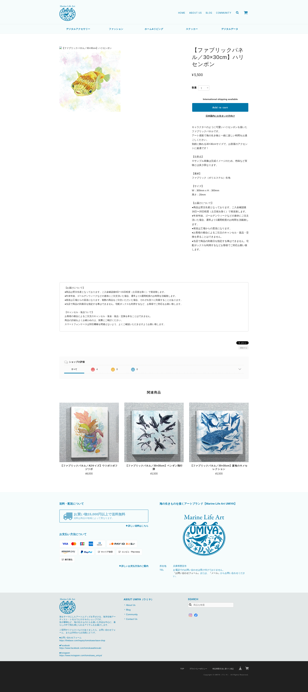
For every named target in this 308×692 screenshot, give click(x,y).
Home (181, 13)
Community (223, 13)
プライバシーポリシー (198, 669)
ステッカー (192, 29)
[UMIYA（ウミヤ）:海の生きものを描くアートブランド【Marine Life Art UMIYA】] (204, 535)
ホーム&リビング (154, 29)
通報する (243, 348)
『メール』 (214, 573)
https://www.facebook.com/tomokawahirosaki (80, 648)
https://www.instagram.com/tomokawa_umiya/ (80, 655)
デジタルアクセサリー (78, 29)
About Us (195, 13)
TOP (182, 669)
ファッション (116, 29)
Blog (209, 13)
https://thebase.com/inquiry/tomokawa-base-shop (82, 640)
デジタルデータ (229, 29)
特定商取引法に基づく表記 (223, 669)
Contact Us (131, 619)
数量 (194, 87)
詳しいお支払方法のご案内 (134, 566)
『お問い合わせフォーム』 (186, 573)
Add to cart (220, 107)
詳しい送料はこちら (138, 526)
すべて (74, 369)
